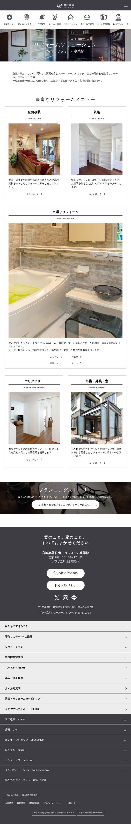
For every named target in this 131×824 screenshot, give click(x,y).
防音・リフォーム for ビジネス (23, 698)
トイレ (75, 363)
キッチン (54, 357)
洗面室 (75, 357)
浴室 (52, 363)
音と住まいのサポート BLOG (22, 709)
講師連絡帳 (34, 803)
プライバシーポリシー (53, 803)
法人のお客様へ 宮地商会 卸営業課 (22, 795)
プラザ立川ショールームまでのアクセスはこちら (65, 612)
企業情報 (9, 803)
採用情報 (21, 803)
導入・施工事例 (14, 677)
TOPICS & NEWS (15, 667)
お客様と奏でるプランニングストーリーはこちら (65, 504)
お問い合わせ (68, 585)
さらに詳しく (32, 194)
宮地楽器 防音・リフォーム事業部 (65, 553)
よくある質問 (12, 688)
